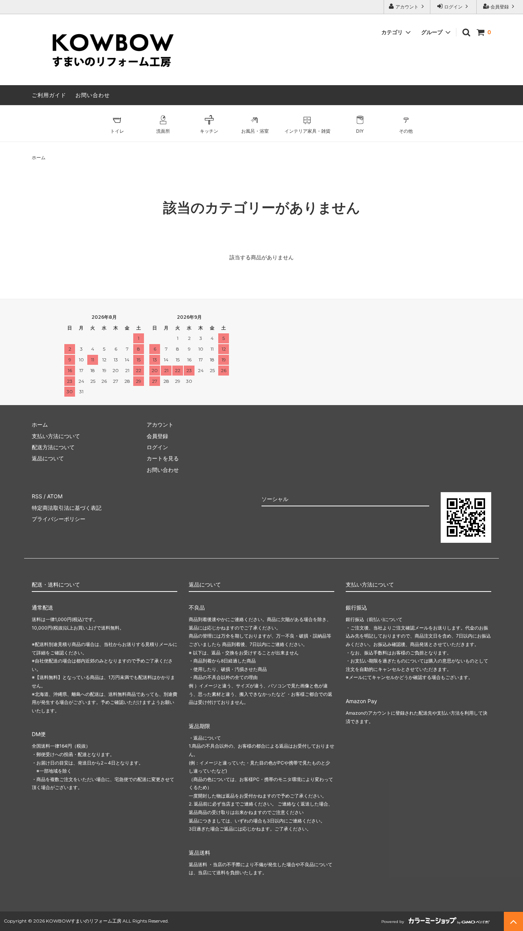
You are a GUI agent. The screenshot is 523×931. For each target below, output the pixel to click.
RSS (37, 496)
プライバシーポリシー (58, 519)
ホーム (39, 157)
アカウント (407, 7)
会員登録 (499, 7)
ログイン (453, 7)
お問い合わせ (92, 95)
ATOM (54, 496)
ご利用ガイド (49, 95)
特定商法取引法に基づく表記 (66, 507)
